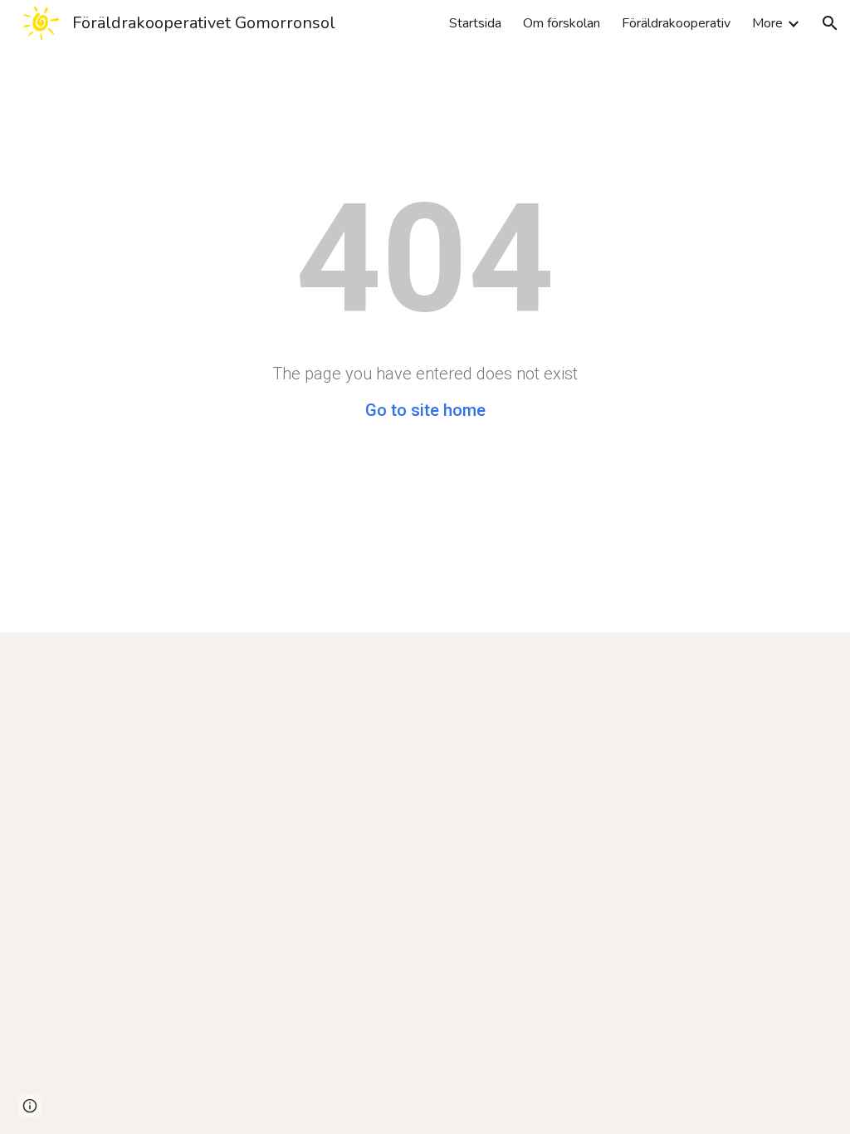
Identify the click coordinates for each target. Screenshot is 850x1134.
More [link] (767, 23)
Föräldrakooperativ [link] (676, 23)
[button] (830, 23)
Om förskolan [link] (561, 23)
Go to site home (425, 410)
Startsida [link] (475, 23)
